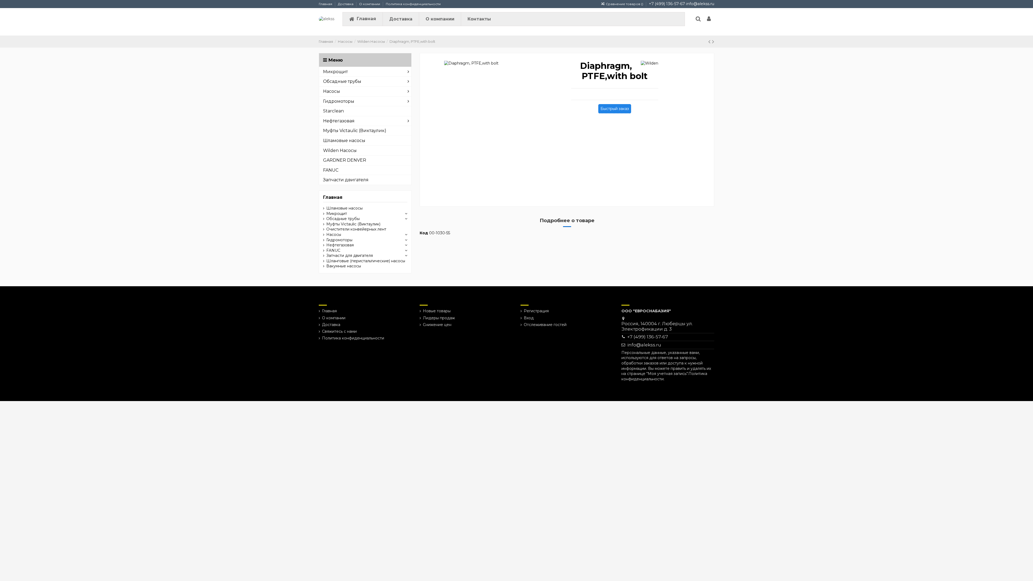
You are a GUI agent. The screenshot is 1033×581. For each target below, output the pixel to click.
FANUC (333, 250)
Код (424, 233)
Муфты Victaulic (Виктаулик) (353, 224)
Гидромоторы (339, 240)
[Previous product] (710, 41)
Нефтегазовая (340, 245)
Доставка (346, 4)
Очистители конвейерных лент (356, 229)
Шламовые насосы (344, 208)
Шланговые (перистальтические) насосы (365, 260)
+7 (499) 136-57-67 (667, 3)
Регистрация (536, 311)
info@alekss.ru (700, 3)
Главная (326, 4)
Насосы (333, 234)
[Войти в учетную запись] (708, 19)
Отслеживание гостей (545, 324)
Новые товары (437, 311)
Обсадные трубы (343, 218)
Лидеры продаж (439, 318)
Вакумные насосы (343, 266)
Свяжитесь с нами (339, 331)
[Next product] (713, 41)
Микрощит (336, 213)
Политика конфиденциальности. (664, 376)
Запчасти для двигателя (349, 255)
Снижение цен (437, 324)
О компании (370, 4)
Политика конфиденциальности (413, 4)
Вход (529, 318)
